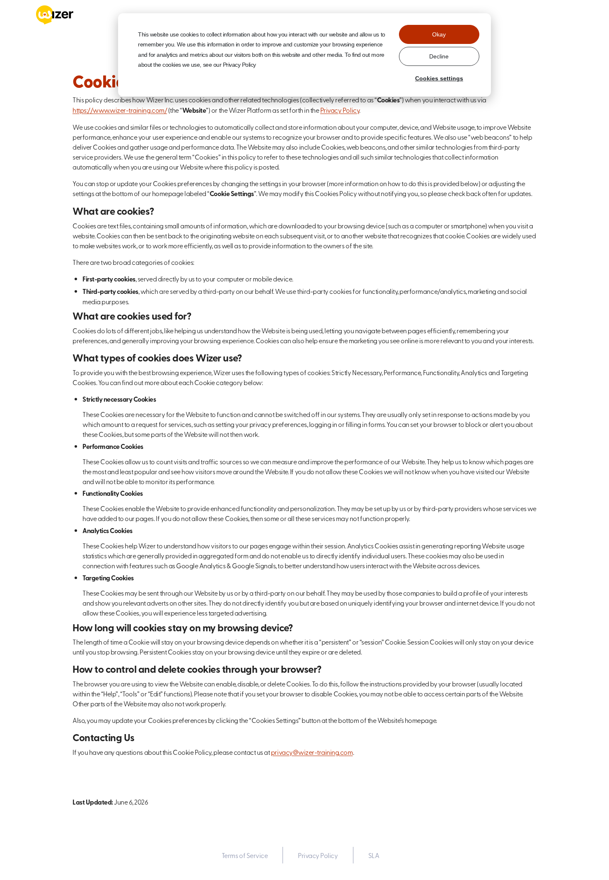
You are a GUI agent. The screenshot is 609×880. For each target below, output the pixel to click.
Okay (439, 34)
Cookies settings (439, 78)
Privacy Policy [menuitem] (318, 855)
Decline (439, 56)
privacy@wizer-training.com (312, 751)
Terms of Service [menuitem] (245, 855)
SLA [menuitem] (373, 855)
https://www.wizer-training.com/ (119, 109)
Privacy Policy (339, 109)
